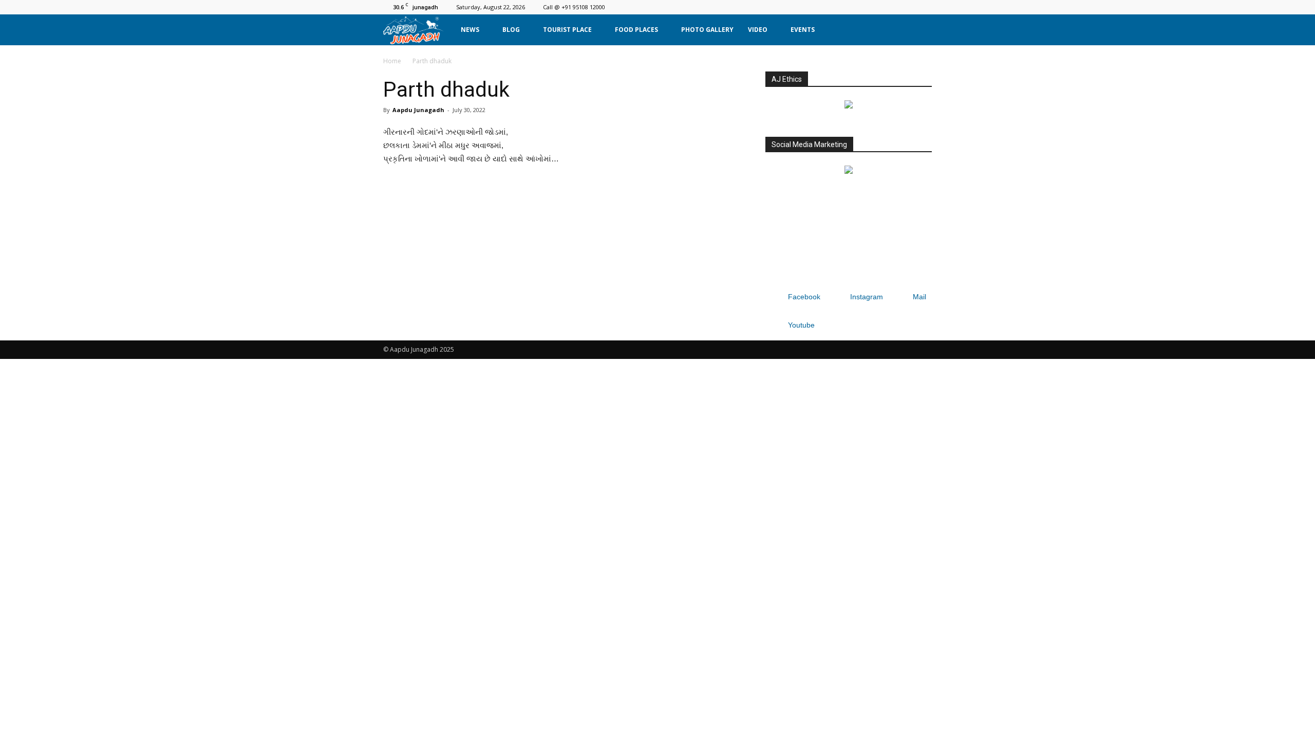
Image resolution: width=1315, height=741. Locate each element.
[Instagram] (890, 7)
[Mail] (907, 7)
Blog (511, 29)
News (470, 29)
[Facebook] (873, 7)
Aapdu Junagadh (418, 110)
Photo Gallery (707, 29)
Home (392, 61)
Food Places (636, 29)
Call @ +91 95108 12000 (574, 7)
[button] (919, 29)
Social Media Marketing (809, 144)
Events (803, 29)
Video (757, 29)
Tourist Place (567, 29)
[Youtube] (924, 7)
